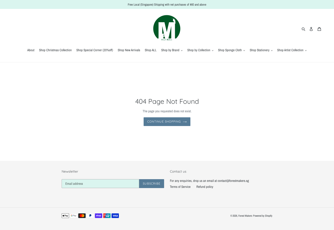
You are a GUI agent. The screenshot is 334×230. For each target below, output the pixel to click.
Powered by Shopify (262, 215)
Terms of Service (180, 186)
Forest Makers (245, 215)
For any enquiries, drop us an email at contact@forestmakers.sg (209, 180)
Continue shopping (164, 121)
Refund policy (204, 186)
